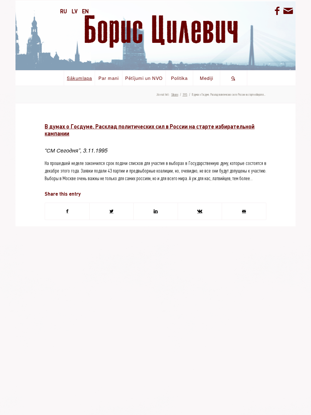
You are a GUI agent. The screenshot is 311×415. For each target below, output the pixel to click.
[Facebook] (277, 10)
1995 (185, 94)
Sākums (174, 94)
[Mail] (287, 10)
